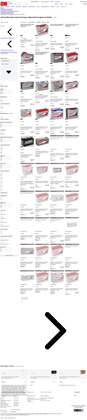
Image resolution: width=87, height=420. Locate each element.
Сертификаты (2, 401)
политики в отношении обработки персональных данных (22, 413)
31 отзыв (61, 373)
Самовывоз (29, 400)
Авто (57, 6)
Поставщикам (16, 402)
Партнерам (16, 404)
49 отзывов (4, 373)
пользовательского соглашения (41, 413)
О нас (1, 399)
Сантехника (52, 6)
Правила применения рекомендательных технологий (5, 406)
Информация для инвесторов (5, 400)
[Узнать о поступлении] (55, 160)
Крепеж (12, 6)
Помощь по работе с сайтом (45, 400)
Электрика (24, 6)
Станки (37, 6)
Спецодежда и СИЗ (45, 6)
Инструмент (7, 6)
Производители (3, 402)
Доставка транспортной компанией (33, 399)
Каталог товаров (3, 407)
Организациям (16, 403)
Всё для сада (18, 6)
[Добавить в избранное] (33, 24)
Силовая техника (31, 6)
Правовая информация (4, 403)
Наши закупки (16, 405)
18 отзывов (33, 373)
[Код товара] (32, 44)
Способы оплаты (30, 401)
